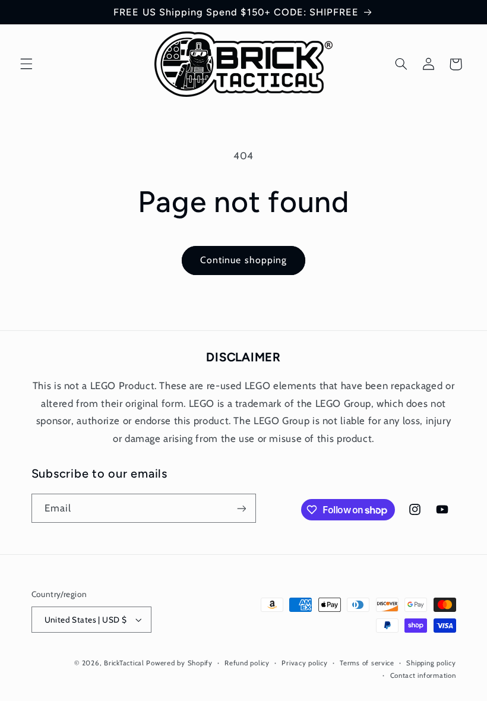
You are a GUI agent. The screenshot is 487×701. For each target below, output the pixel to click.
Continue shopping (243, 260)
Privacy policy (304, 663)
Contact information (423, 675)
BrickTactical (124, 663)
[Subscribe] (241, 508)
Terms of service (367, 663)
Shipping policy (431, 663)
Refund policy (247, 663)
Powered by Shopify (179, 663)
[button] (26, 64)
